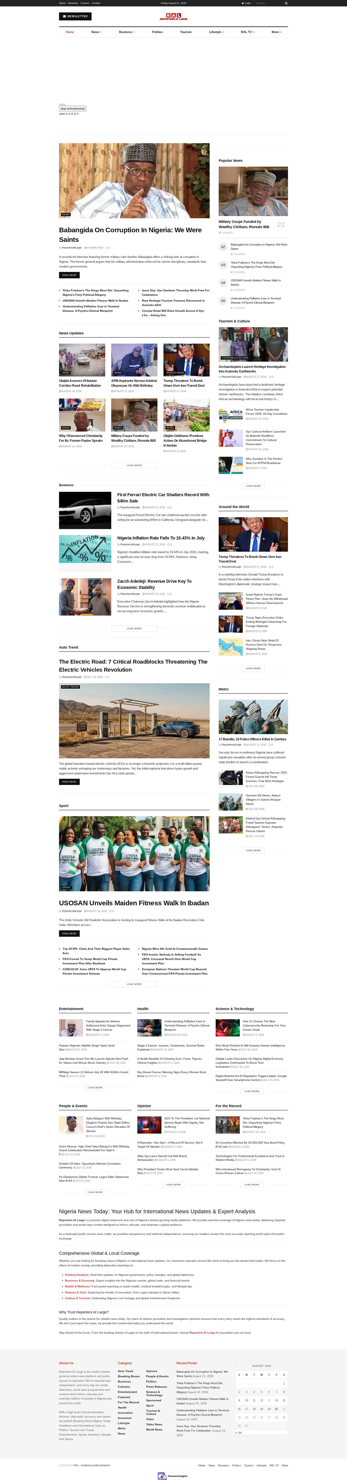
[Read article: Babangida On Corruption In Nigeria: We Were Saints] (134, 180)
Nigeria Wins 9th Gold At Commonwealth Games (175, 948)
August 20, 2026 (96, 911)
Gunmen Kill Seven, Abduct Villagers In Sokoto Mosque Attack (263, 799)
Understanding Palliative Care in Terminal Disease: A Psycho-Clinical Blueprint (186, 1025)
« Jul (239, 1432)
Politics (157, 32)
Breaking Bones (129, 1376)
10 (246, 1400)
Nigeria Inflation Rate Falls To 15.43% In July (161, 537)
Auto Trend (70, 687)
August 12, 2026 (258, 449)
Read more (71, 275)
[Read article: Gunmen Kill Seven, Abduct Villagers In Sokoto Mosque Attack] (231, 802)
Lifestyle (215, 32)
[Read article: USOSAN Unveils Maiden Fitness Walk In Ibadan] (134, 853)
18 (254, 1409)
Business (125, 32)
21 (276, 1409)
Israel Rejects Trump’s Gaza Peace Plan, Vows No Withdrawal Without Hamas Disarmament (267, 599)
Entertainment (127, 1391)
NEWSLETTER (77, 16)
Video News (154, 1424)
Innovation (125, 1412)
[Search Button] (285, 3)
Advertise (73, 3)
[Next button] (63, 104)
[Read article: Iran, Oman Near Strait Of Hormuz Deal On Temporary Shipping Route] (231, 647)
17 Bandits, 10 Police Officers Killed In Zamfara (252, 739)
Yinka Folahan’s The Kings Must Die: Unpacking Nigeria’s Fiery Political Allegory (263, 1122)
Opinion (151, 1371)
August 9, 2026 (257, 608)
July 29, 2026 (256, 786)
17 (246, 1409)
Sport (66, 887)
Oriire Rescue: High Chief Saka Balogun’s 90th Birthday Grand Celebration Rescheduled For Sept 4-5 (94, 1150)
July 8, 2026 (82, 1180)
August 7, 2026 (257, 468)
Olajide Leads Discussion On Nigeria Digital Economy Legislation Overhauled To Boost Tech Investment (249, 1062)
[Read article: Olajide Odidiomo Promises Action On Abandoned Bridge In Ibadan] (186, 414)
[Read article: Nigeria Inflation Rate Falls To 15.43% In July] (85, 553)
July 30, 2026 (255, 1173)
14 (276, 1400)
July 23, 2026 (241, 1066)
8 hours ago (94, 247)
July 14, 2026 (72, 1154)
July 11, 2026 (83, 1167)
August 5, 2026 (257, 654)
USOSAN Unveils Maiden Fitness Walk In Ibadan (95, 300)
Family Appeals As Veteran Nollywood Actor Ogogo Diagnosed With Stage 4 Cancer (108, 1025)
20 (269, 1409)
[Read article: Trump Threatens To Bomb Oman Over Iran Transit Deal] (186, 360)
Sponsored (153, 1400)
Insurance (125, 1418)
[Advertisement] (173, 67)
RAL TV (246, 32)
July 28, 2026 (117, 1062)
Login (247, 3)
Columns (124, 1386)
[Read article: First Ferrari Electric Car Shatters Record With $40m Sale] (85, 510)
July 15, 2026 (76, 1076)
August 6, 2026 (257, 631)
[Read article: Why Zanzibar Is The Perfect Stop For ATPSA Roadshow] (231, 465)
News (95, 32)
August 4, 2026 (172, 1146)
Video (150, 1419)
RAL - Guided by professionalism (92, 1465)
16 (239, 1409)
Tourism (186, 32)
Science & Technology (154, 1393)
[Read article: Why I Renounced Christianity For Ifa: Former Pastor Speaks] (82, 414)
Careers (85, 3)
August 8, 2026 (176, 1132)
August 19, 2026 (176, 1034)
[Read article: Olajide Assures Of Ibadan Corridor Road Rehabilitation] (82, 360)
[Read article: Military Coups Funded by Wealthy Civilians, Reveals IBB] (134, 414)
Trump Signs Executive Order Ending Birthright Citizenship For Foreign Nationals (266, 622)
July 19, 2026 (94, 677)
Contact (96, 3)
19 (261, 1409)
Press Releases (156, 1386)
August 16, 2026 (71, 446)
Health (122, 1407)
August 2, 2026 (77, 1049)
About (62, 3)
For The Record (128, 1402)
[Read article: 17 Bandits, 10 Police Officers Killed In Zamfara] (253, 717)
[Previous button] (60, 104)
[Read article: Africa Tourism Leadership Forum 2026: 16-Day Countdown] (231, 416)
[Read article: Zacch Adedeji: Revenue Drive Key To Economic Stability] (85, 597)
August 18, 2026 (71, 391)
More (275, 32)
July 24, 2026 (249, 1049)
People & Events (157, 1376)
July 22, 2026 (96, 1136)
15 (284, 1400)
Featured (124, 1397)
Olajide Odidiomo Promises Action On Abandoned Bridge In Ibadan (185, 440)
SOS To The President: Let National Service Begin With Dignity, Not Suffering (187, 1122)
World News (175, 372)
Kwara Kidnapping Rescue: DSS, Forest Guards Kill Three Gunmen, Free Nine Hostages (266, 777)
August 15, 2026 (123, 446)
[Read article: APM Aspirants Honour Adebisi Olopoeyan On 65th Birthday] (134, 360)
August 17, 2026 (123, 391)
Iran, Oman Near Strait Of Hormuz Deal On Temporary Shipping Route (264, 644)
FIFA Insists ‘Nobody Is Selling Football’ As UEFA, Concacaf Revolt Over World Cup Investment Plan (171, 959)
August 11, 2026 (256, 744)
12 (261, 1400)
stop (73, 108)
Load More (134, 465)
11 (254, 1400)
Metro (226, 730)
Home (70, 32)
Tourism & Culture (235, 358)
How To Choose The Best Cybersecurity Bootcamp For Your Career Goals (264, 1025)
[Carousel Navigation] (173, 103)
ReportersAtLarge (72, 247)
